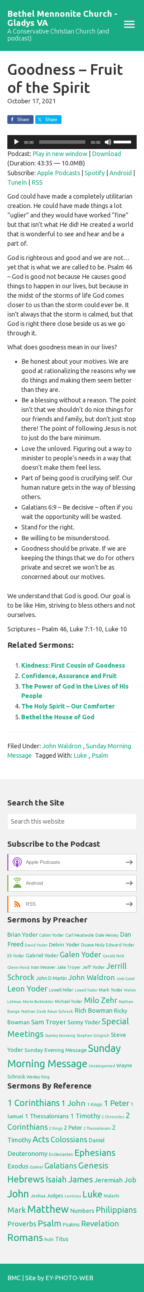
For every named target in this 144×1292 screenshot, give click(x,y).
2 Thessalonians (97, 1128)
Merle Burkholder (38, 1002)
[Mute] (108, 142)
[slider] (123, 141)
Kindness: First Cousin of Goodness (73, 665)
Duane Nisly (93, 944)
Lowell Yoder (86, 990)
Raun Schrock (60, 1011)
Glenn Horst (18, 967)
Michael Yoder (68, 1001)
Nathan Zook (33, 1011)
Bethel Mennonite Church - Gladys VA (62, 18)
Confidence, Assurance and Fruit (69, 675)
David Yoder (36, 945)
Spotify (95, 172)
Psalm (100, 755)
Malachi (111, 1196)
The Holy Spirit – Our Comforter (68, 706)
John (18, 1194)
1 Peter (116, 1103)
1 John (73, 1103)
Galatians (60, 1165)
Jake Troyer (69, 967)
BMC (14, 1277)
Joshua (37, 1195)
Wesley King (38, 1077)
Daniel (97, 1140)
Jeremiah (108, 1180)
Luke (80, 755)
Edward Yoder (120, 944)
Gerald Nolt (113, 955)
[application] (72, 142)
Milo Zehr (100, 1000)
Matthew (48, 1209)
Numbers (82, 1210)
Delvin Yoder (64, 944)
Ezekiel (36, 1167)
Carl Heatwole (79, 935)
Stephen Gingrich (93, 1035)
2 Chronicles (113, 1117)
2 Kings (56, 1128)
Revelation (100, 1223)
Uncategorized (102, 1066)
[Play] (16, 142)
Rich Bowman (93, 1010)
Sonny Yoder (83, 1022)
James (80, 1179)
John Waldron (61, 745)
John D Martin (51, 978)
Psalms (71, 1224)
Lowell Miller (61, 990)
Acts (41, 1139)
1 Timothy (85, 1116)
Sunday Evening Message (55, 1050)
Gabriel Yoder (42, 955)
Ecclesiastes (61, 1154)
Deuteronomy (27, 1153)
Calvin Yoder (51, 935)
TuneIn (17, 182)
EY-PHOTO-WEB (69, 1277)
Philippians (116, 1209)
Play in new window (60, 153)
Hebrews (25, 1179)
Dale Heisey (106, 935)
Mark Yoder (111, 990)
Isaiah (56, 1179)
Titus (62, 1239)
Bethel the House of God (57, 716)
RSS (37, 182)
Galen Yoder (80, 954)
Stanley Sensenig (60, 1035)
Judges (55, 1195)
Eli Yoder (15, 955)
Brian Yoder (22, 934)
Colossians (69, 1139)
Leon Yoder (27, 988)
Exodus (18, 1166)
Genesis (93, 1165)
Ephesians (95, 1153)
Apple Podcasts (58, 172)
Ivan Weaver (43, 967)
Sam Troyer (48, 1022)
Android (120, 172)
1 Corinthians (33, 1103)
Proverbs (21, 1224)
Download (106, 153)
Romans (25, 1237)
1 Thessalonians (47, 1116)
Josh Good (125, 979)
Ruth (49, 1239)
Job (130, 1180)
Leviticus (73, 1196)
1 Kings (94, 1104)
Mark (16, 1209)
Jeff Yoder (93, 967)
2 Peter (73, 1127)
